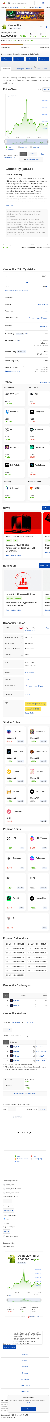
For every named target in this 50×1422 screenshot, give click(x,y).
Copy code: (7, 1344)
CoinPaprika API (9, 158)
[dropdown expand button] (46, 27)
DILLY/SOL (40, 1047)
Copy (45, 318)
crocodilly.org (43, 304)
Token (46, 311)
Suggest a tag (29, 713)
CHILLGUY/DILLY (42, 1051)
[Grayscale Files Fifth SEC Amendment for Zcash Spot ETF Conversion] (23, 523)
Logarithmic (32, 154)
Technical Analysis (32, 159)
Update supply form (12, 371)
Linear (23, 154)
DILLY (44, 276)
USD (44, 287)
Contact (25, 1360)
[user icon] (43, 3)
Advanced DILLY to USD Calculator (16, 291)
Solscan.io (43, 326)
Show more (9, 205)
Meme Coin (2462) (33, 709)
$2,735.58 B (14, 7)
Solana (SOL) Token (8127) (36, 704)
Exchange (42, 59)
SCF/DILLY (40, 1056)
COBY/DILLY (40, 1061)
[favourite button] (41, 27)
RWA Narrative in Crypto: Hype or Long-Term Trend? (21, 604)
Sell (30, 59)
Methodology (25, 1379)
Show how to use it (30, 630)
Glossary (25, 1373)
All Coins (25, 1367)
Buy (18, 59)
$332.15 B (38, 7)
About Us (25, 1354)
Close (28, 1409)
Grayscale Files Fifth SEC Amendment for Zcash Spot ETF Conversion (20, 548)
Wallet (5, 59)
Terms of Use (25, 1392)
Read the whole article (13, 555)
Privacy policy (25, 1385)
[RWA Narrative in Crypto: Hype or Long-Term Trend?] (23, 580)
